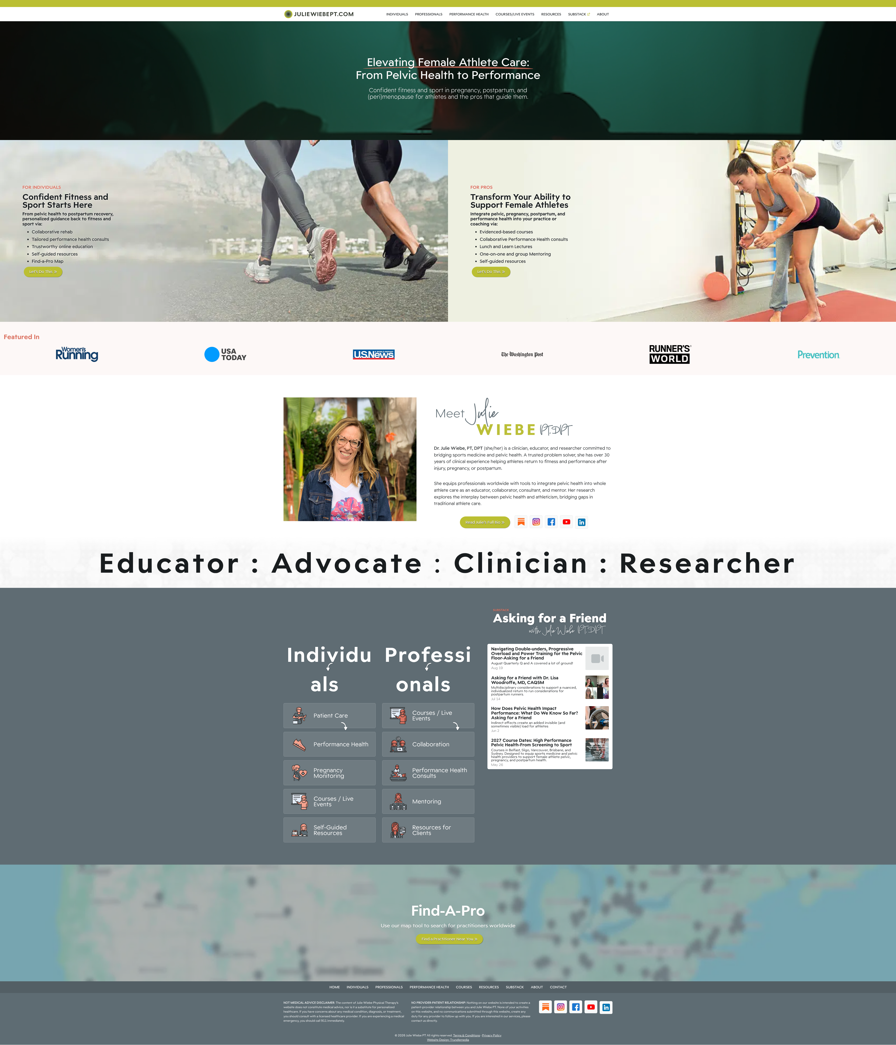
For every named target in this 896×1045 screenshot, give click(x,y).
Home (334, 987)
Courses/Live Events (515, 14)
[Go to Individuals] (329, 715)
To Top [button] (883, 1039)
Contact (558, 987)
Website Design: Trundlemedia (448, 1039)
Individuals (397, 14)
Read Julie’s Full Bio (483, 522)
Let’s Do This (38, 271)
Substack (577, 14)
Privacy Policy (491, 1035)
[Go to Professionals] (428, 715)
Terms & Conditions (466, 1035)
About (603, 14)
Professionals (428, 14)
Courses (464, 987)
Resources (551, 14)
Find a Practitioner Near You (447, 938)
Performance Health (469, 14)
